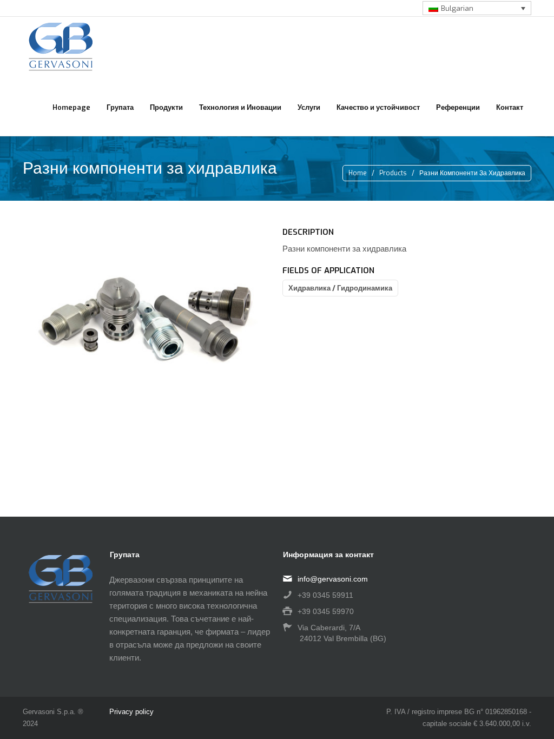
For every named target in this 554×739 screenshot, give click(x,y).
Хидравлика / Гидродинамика (340, 288)
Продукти (166, 107)
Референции (458, 107)
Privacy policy (131, 712)
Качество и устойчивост (378, 107)
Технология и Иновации (240, 107)
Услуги (309, 107)
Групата (120, 107)
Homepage (71, 107)
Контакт (509, 107)
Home (357, 173)
